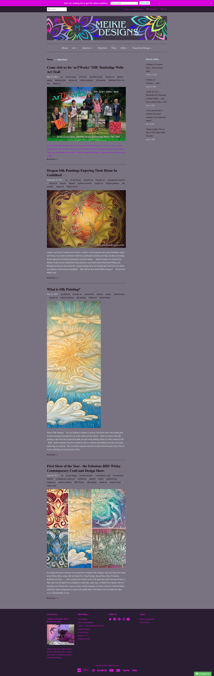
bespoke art (109, 76)
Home (65, 47)
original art (73, 80)
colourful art (89, 294)
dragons (63, 183)
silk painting (101, 80)
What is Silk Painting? (63, 289)
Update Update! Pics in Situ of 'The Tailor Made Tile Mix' (155, 132)
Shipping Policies (84, 639)
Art (74, 47)
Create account (138, 9)
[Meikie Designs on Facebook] (114, 620)
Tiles (113, 47)
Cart (165, 9)
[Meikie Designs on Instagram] (123, 620)
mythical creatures (85, 183)
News (50, 59)
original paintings (86, 80)
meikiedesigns (60, 80)
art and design (70, 76)
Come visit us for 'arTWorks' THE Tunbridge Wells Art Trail (85, 69)
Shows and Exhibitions (86, 622)
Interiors (87, 47)
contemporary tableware (65, 478)
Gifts (123, 47)
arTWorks (83, 76)
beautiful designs (96, 76)
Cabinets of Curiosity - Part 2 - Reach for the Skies (155, 67)
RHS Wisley (79, 482)
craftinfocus (82, 478)
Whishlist (153, 9)
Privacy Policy (145, 622)
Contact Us (204, 674)
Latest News (52, 614)
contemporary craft (102, 475)
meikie (49, 80)
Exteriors (102, 47)
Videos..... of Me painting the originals (91, 626)
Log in (126, 9)
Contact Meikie (83, 632)
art (62, 76)
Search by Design (142, 47)
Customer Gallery (84, 629)
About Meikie (82, 619)
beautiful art (88, 179)
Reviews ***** (83, 635)
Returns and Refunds (147, 619)
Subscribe (145, 3)
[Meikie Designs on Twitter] (110, 620)
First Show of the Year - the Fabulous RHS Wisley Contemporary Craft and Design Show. (84, 468)
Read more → (52, 159)
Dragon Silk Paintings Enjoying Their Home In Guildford (82, 172)
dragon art (53, 183)
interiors (120, 76)
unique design (72, 186)
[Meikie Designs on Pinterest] (119, 620)
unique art (56, 83)
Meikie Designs (113, 665)
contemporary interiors (116, 179)
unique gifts (51, 485)
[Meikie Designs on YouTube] (128, 620)
